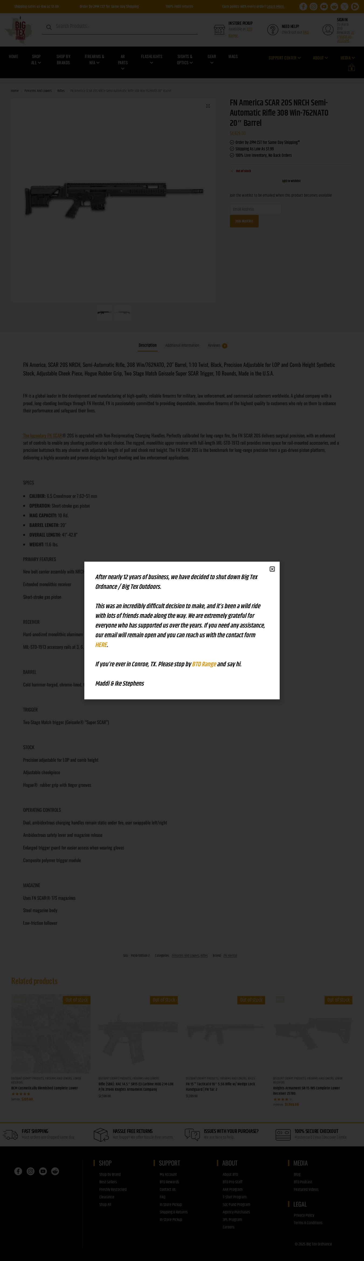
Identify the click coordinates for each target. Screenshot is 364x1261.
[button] (272, 569)
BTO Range (204, 664)
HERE (101, 645)
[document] (182, 630)
